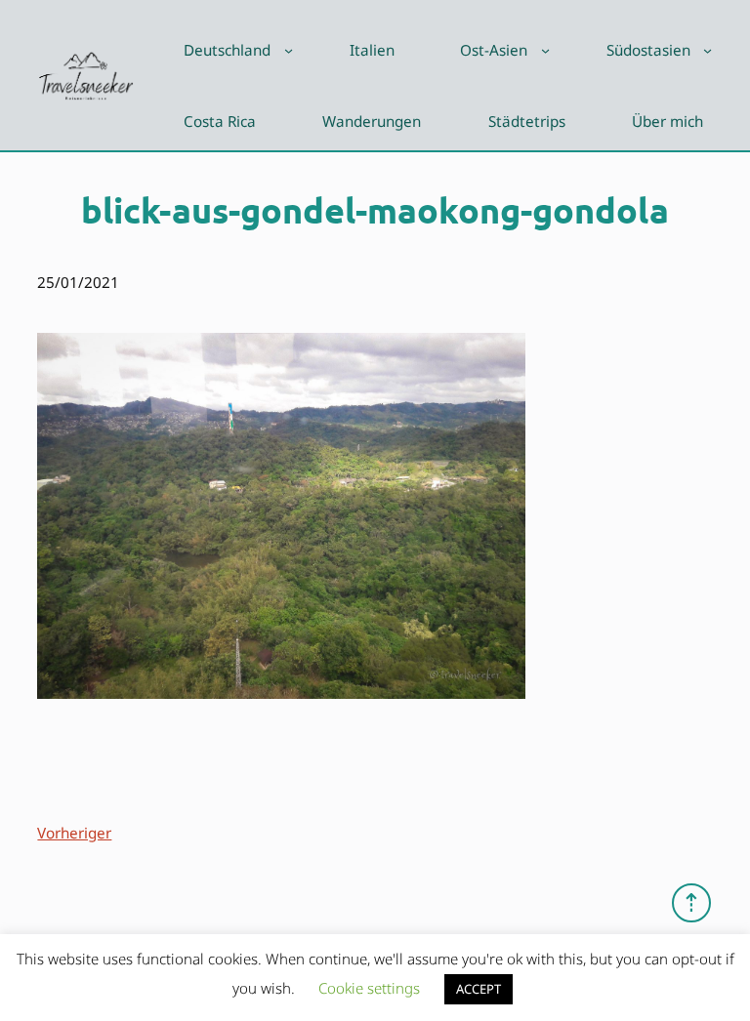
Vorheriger (74, 832)
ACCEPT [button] (478, 989)
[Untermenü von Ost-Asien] (545, 50)
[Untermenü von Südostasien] (707, 50)
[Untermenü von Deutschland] (288, 50)
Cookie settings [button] (369, 988)
